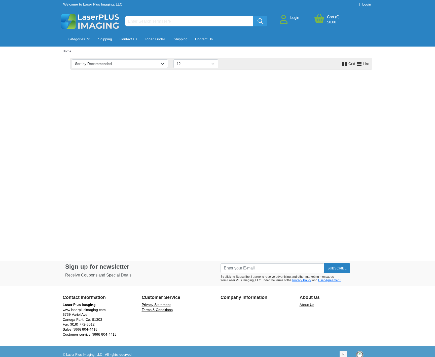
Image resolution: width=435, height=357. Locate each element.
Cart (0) (333, 17)
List (365, 64)
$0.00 (331, 22)
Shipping (105, 39)
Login (294, 17)
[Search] (260, 21)
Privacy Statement (156, 305)
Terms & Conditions (157, 310)
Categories (77, 39)
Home (67, 51)
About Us (307, 305)
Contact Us (128, 39)
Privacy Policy (301, 280)
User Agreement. (329, 280)
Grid (351, 64)
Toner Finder (155, 39)
